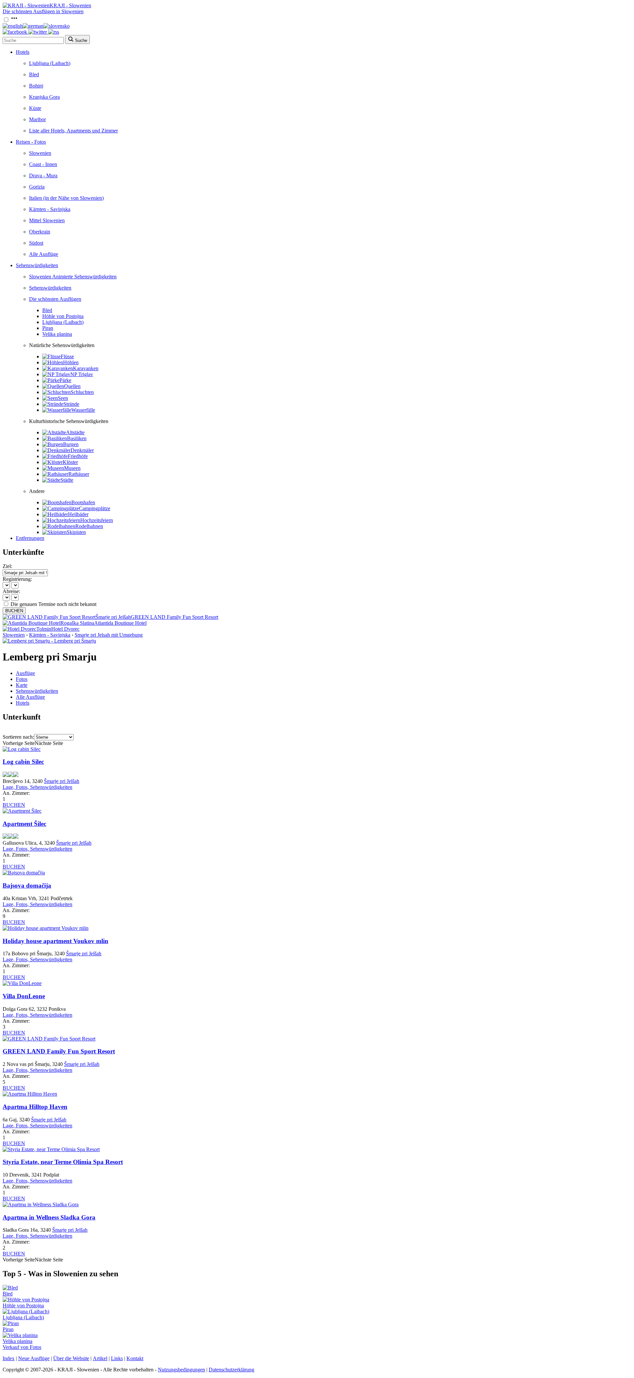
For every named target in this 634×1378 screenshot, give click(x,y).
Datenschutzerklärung (231, 1369)
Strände (71, 404)
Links (117, 1358)
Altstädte (75, 432)
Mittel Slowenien (47, 220)
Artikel (100, 1358)
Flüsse (67, 356)
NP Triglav (81, 374)
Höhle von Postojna (63, 316)
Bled (34, 74)
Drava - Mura (43, 175)
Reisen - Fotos (31, 142)
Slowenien (40, 153)
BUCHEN (14, 610)
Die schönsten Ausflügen (55, 299)
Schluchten (82, 392)
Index (9, 1358)
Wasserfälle (83, 410)
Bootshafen (83, 502)
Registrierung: (17, 579)
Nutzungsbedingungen (181, 1369)
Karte (21, 685)
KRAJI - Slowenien (70, 5)
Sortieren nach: (18, 737)
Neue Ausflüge (34, 1358)
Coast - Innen (43, 164)
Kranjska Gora (44, 97)
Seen (63, 398)
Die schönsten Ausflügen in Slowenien (43, 11)
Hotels (22, 52)
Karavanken (85, 368)
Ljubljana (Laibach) (49, 63)
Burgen (71, 444)
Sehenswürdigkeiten (37, 265)
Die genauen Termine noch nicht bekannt (53, 604)
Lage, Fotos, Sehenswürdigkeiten (37, 787)
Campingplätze (94, 508)
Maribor (37, 119)
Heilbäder (78, 514)
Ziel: (7, 566)
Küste (35, 108)
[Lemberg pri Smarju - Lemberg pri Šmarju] (49, 641)
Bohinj (36, 85)
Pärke (65, 380)
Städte (66, 480)
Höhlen (71, 362)
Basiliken (77, 438)
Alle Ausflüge (43, 254)
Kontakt (134, 1358)
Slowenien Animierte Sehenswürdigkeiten (73, 276)
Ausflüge (25, 673)
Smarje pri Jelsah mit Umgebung (109, 635)
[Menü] (14, 20)
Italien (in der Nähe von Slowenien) (66, 198)
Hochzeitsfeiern (96, 520)
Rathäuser (78, 474)
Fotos (21, 679)
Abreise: (11, 591)
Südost (36, 243)
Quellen (72, 386)
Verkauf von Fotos (22, 1347)
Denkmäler (82, 450)
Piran (47, 328)
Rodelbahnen (89, 526)
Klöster (70, 462)
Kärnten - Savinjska (49, 209)
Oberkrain (39, 231)
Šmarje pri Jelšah (61, 781)
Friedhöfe (78, 456)
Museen (72, 468)
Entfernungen (30, 538)
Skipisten (76, 532)
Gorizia (37, 187)
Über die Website (71, 1358)
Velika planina (57, 334)
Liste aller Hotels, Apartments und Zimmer (73, 130)
